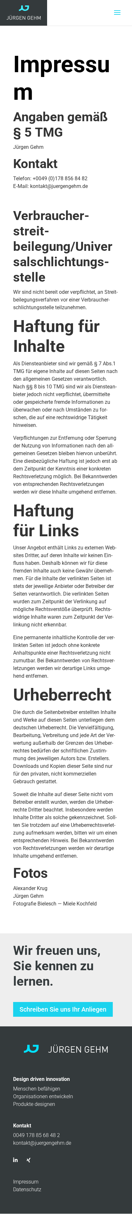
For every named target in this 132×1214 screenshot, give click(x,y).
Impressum (25, 1182)
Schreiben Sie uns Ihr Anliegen (63, 1009)
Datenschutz (27, 1189)
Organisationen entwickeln (43, 1096)
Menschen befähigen (36, 1089)
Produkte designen (34, 1104)
